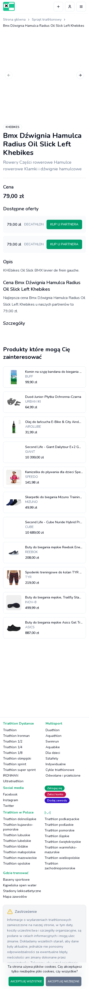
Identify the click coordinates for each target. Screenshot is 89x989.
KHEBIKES (12, 127)
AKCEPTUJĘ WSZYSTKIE (26, 981)
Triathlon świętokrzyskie (63, 842)
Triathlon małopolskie (19, 852)
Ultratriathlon (13, 781)
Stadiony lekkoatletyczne (22, 891)
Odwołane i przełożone (63, 775)
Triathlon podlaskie (59, 824)
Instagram (10, 800)
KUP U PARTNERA (64, 224)
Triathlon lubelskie (17, 841)
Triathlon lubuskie (16, 835)
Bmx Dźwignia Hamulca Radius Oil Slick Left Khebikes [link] (43, 25)
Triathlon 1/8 (12, 753)
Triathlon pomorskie (60, 830)
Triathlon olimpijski (17, 758)
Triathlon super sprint (19, 770)
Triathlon (10, 730)
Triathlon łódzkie (15, 846)
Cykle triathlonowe (60, 770)
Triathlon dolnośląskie (19, 819)
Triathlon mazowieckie (20, 858)
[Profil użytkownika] (70, 6)
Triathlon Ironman (16, 736)
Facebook (10, 794)
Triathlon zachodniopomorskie (60, 865)
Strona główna (14, 19)
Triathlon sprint (14, 764)
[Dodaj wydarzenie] (58, 6)
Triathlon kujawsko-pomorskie (18, 827)
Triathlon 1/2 (12, 741)
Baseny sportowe (16, 879)
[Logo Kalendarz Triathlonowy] (9, 6)
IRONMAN (10, 775)
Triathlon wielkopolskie (62, 858)
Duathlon (53, 730)
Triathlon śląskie (57, 836)
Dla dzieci (53, 753)
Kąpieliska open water (20, 885)
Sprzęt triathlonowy (46, 19)
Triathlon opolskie (16, 863)
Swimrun (52, 741)
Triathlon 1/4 (12, 747)
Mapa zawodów (15, 896)
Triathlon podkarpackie (62, 819)
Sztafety (52, 758)
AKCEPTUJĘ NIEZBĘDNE (64, 981)
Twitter (8, 806)
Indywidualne (56, 764)
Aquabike (53, 747)
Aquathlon (53, 736)
